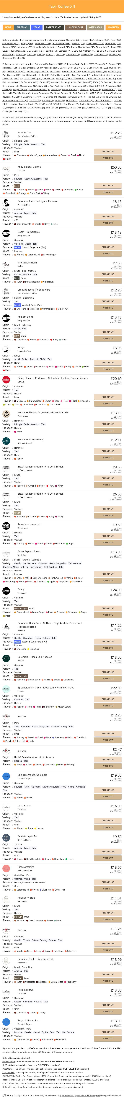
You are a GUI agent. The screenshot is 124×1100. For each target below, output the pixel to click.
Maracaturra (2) (86, 100)
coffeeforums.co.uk (36, 1048)
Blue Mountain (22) (76, 78)
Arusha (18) (57, 82)
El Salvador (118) (61, 43)
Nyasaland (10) (113, 86)
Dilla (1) (50, 107)
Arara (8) (84, 89)
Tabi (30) (18, 78)
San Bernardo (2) (103, 100)
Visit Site (108, 158)
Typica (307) (101, 64)
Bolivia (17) (21, 51)
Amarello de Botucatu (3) (108, 97)
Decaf (37, 27)
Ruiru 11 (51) (88, 71)
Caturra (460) (41, 64)
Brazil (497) (88, 40)
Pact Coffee (8, 1069)
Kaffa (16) (98, 82)
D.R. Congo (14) (36, 51)
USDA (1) (116, 107)
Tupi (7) (17, 93)
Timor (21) (116, 47)
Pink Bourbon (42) (11, 75)
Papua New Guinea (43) (83, 47)
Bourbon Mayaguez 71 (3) (15, 100)
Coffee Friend (9, 1087)
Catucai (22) (48, 78)
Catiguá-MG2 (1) (95, 107)
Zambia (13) (52, 51)
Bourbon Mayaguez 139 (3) (71, 97)
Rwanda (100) (9, 47)
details (26, 1058)
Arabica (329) (87, 64)
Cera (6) (26, 93)
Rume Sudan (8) (70, 89)
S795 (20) (111, 78)
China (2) (60, 54)
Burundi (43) (64, 47)
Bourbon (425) (56, 64)
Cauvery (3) (48, 100)
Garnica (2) (71, 100)
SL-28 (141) (80, 68)
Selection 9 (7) (109, 89)
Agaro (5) (108, 93)
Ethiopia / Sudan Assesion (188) (42, 68)
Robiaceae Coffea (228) (14, 68)
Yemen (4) (21, 54)
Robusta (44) (114, 71)
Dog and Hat (8, 1072)
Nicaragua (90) (25, 47)
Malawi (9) (77, 51)
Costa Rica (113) (95, 43)
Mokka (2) (60, 100)
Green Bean (95, 27)
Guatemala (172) (10, 43)
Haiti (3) (41, 54)
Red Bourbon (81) (16, 71)
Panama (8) (101, 51)
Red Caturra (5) (80, 93)
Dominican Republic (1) (13, 58)
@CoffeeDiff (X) (69, 1095)
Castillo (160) (66, 68)
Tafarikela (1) (106, 104)
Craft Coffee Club (10, 1083)
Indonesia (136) (43, 43)
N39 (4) (40, 97)
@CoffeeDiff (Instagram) (89, 1095)
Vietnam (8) (89, 51)
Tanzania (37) (102, 47)
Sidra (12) (43, 86)
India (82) (51, 47)
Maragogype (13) (28, 86)
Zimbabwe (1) (101, 54)
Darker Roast (53, 27)
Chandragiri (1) (20, 111)
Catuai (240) (115, 64)
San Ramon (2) (71, 104)
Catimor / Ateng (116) (97, 68)
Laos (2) (50, 54)
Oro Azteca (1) (38, 107)
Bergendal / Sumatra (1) (18, 107)
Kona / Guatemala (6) (42, 93)
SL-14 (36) (44, 75)
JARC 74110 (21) (96, 78)
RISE (4, 1065)
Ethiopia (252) (102, 40)
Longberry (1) (61, 107)
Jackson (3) (35, 100)
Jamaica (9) (64, 51)
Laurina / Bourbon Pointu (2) (24, 104)
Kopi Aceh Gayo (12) (60, 86)
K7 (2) (42, 104)
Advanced (113, 27)
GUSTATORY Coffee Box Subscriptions (21, 1076)
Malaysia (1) (115, 54)
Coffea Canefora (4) (25, 97)
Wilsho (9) (56, 89)
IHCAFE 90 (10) (97, 86)
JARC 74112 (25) (32, 78)
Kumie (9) (7, 89)
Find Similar (108, 151)
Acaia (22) (61, 78)
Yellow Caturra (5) (63, 93)
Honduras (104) (113, 43)
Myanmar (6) (114, 51)
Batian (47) (101, 71)
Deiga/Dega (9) (20, 89)
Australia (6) (8, 54)
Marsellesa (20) (15, 82)
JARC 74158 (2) (54, 104)
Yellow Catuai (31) (100, 75)
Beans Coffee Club (11, 1080)
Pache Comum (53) (71, 71)
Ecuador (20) (8, 51)
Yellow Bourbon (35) (60, 75)
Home (8, 27)
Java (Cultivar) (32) (81, 75)
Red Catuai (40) (29, 75)
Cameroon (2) (73, 54)
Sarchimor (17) (85, 82)
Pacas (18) (44, 82)
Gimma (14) (110, 82)
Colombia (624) (73, 40)
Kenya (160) (27, 43)
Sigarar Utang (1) (77, 107)
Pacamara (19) (31, 82)
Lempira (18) (70, 82)
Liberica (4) (51, 97)
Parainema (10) (79, 86)
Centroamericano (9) (39, 89)
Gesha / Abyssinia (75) (38, 71)
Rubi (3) (91, 97)
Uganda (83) (39, 47)
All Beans (22, 27)
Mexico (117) (78, 43)
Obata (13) (13, 86)
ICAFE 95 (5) (96, 93)
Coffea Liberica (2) (89, 104)
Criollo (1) (7, 111)
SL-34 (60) (55, 71)
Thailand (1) (87, 54)
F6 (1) (108, 107)
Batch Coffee (8, 1061)
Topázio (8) (95, 89)
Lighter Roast (75, 27)
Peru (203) (116, 40)
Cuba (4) (31, 54)
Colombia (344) (72, 64)
